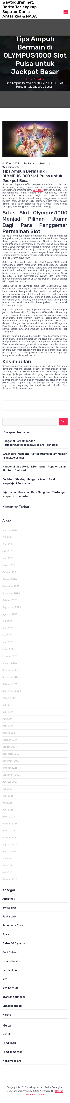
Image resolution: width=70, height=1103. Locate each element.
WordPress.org (11, 1060)
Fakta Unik (9, 916)
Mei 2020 (7, 872)
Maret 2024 (8, 733)
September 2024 (11, 691)
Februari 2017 (9, 879)
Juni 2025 (7, 628)
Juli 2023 (7, 788)
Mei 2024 (7, 719)
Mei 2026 (7, 551)
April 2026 (7, 558)
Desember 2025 (11, 586)
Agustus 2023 (10, 781)
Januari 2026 (9, 579)
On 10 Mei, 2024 (10, 163)
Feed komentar (12, 1051)
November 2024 (11, 677)
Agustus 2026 (10, 530)
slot (38, 79)
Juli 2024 (7, 705)
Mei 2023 (7, 802)
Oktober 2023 (9, 767)
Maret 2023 (8, 816)
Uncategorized (12, 1005)
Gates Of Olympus (14, 943)
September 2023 (11, 774)
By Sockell (29, 163)
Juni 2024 (7, 712)
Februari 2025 (9, 656)
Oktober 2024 (9, 684)
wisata (6, 1014)
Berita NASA (10, 907)
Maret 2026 (8, 565)
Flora (5, 934)
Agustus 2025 (10, 614)
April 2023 (7, 809)
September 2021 (11, 844)
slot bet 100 (10, 988)
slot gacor (38, 190)
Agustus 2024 (10, 698)
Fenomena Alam (12, 925)
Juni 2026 (7, 544)
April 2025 (7, 642)
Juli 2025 (7, 621)
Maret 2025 (8, 649)
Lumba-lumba (11, 961)
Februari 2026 (9, 572)
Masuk (6, 1034)
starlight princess (14, 996)
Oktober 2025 (9, 600)
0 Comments (12, 167)
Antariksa (8, 898)
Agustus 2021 (9, 851)
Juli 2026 (7, 537)
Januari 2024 (9, 747)
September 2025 (11, 607)
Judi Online (9, 952)
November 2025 (11, 593)
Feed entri (9, 1043)
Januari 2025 (9, 663)
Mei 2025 (7, 635)
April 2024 (7, 726)
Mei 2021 (7, 865)
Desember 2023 (11, 754)
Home (29, 79)
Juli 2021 (7, 858)
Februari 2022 (9, 837)
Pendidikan (9, 970)
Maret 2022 (8, 830)
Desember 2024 (11, 670)
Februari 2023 (9, 823)
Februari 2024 (9, 740)
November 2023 (11, 761)
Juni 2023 (7, 795)
